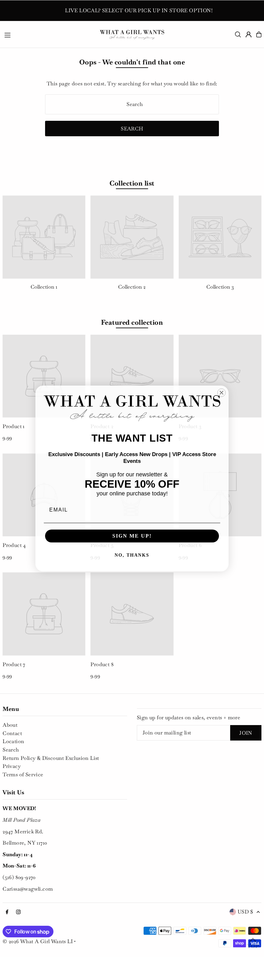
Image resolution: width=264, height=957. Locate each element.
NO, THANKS (132, 555)
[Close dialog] (221, 393)
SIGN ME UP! (132, 536)
